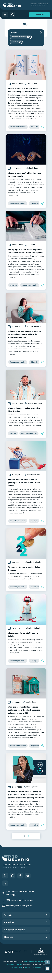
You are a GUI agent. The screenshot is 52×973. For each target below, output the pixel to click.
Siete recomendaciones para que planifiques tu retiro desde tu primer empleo (24, 482)
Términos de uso (17, 967)
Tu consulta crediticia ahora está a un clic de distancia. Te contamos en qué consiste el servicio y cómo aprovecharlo (26, 794)
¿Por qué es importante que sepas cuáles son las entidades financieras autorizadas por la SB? (24, 709)
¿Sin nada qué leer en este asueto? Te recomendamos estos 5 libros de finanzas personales (24, 334)
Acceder (39, 15)
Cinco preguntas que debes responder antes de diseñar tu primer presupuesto (25, 251)
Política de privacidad (33, 967)
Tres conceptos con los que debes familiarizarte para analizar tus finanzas (25, 90)
